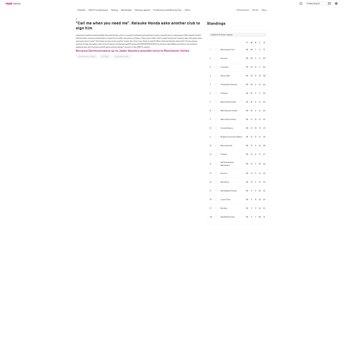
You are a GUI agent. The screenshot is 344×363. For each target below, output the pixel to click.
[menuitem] (81, 10)
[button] (329, 3)
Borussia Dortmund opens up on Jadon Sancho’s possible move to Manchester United (132, 50)
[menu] (145, 10)
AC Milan (105, 56)
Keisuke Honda (121, 56)
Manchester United (86, 56)
